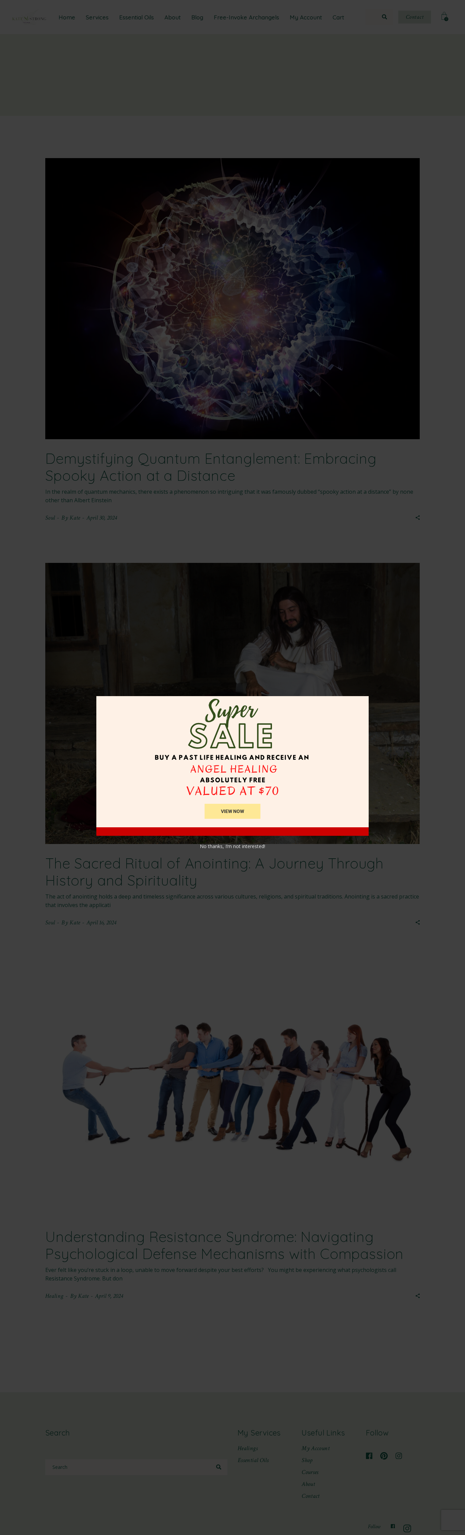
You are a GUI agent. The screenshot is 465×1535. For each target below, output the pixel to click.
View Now (232, 811)
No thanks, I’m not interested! (232, 846)
